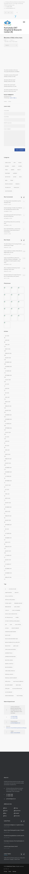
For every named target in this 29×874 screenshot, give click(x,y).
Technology (8, 187)
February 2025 (8, 406)
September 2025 (8, 375)
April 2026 (7, 344)
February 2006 (8, 577)
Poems (9, 101)
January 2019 (8, 551)
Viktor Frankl (20, 695)
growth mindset (15, 628)
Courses (20, 166)
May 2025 (7, 392)
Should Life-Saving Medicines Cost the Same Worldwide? (14, 835)
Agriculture (8, 162)
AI (5, 589)
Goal (11, 624)
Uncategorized (8, 191)
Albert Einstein (8, 592)
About (5, 808)
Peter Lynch (7, 681)
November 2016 (8, 573)
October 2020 (8, 533)
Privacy (5, 871)
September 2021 (8, 524)
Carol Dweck (17, 606)
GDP (6, 624)
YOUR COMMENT (7, 129)
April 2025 (7, 397)
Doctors (6, 810)
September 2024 (8, 428)
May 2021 (7, 529)
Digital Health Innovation (11, 614)
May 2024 (7, 445)
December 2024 (8, 414)
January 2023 (8, 502)
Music (20, 176)
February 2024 (8, 458)
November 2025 (8, 366)
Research (18, 184)
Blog (5, 813)
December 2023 (8, 467)
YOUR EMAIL (6, 116)
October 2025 (8, 371)
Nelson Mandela (8, 667)
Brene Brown (8, 606)
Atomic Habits (8, 603)
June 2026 (7, 340)
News (6, 180)
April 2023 (7, 494)
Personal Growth (9, 674)
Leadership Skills (8, 653)
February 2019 (8, 546)
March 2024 (7, 454)
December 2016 (8, 568)
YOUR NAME (6, 110)
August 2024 (8, 432)
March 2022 (7, 511)
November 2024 (8, 419)
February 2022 (8, 515)
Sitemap (14, 871)
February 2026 (8, 353)
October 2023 (8, 476)
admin (5, 101)
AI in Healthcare (12, 589)
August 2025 (8, 379)
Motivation (7, 176)
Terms (9, 871)
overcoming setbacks (10, 670)
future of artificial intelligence (12, 621)
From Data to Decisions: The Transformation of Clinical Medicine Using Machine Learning (14, 841)
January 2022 (8, 520)
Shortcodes (17, 815)
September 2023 (8, 480)
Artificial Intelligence (10, 599)
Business (7, 166)
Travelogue (16, 187)
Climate (13, 166)
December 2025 (8, 362)
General (12, 169)
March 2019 (7, 542)
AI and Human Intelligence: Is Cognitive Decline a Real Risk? (14, 824)
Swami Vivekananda (9, 695)
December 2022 (8, 507)
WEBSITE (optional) (7, 122)
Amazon (16, 592)
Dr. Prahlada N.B (9, 617)
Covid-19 (7, 610)
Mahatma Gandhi (9, 660)
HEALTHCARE (7, 635)
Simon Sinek (18, 685)
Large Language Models (10, 649)
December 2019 (8, 537)
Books (20, 162)
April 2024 (7, 450)
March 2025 (7, 401)
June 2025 (7, 388)
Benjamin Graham (18, 603)
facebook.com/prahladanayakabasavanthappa (16, 727)
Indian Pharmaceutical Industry (12, 642)
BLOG (11, 40)
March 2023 (7, 498)
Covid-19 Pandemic (16, 610)
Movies (14, 176)
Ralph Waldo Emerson (18, 681)
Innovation (7, 646)
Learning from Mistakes (10, 656)
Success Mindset (8, 692)
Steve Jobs (7, 688)
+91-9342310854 (14, 716)
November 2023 (8, 472)
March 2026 (7, 349)
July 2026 (7, 335)
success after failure (17, 688)
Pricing (16, 808)
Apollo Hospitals (9, 596)
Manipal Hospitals (9, 663)
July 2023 (7, 489)
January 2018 (8, 559)
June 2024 (7, 441)
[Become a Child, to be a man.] (14, 61)
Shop (5, 815)
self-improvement (9, 685)
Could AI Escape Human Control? (11, 846)
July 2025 (7, 384)
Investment (7, 173)
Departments (17, 810)
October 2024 (8, 423)
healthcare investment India (11, 638)
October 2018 (8, 555)
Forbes (17, 617)
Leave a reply (12, 97)
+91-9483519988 (8, 6)
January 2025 (8, 410)
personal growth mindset (11, 678)
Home (5, 40)
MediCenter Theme (11, 866)
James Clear (15, 646)
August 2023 (8, 485)
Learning (15, 173)
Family (6, 169)
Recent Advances (9, 184)
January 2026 (8, 357)
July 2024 (7, 436)
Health (19, 169)
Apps (15, 162)
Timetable (17, 813)
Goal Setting (18, 624)
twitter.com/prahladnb (15, 732)
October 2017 (8, 564)
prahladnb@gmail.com (10, 8)
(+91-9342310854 (14, 718)
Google (7, 628)
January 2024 (8, 463)
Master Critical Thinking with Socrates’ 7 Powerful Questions (14, 830)
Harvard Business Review (10, 631)
